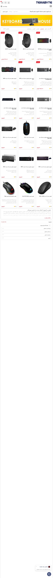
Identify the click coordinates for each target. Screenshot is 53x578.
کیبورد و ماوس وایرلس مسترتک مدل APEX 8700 (26, 79)
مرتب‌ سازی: (47, 29)
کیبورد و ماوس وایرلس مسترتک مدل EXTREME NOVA (45, 79)
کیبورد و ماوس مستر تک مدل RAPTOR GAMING (45, 50)
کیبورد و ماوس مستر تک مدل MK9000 (45, 167)
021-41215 (5, 6)
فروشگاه (10, 11)
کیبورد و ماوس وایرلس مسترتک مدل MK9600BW (27, 108)
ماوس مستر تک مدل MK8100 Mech (45, 196)
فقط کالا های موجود (44, 225)
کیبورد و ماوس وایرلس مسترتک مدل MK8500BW (10, 108)
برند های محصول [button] (47, 231)
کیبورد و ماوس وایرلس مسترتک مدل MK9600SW (45, 108)
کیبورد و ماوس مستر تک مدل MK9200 (27, 167)
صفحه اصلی (15, 11)
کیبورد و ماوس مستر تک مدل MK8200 (9, 137)
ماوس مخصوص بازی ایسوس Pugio (10, 196)
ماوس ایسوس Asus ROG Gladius (28, 196)
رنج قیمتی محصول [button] (47, 228)
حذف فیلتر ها (3, 222)
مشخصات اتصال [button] (47, 235)
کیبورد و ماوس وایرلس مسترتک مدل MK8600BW (45, 138)
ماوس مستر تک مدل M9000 (29, 137)
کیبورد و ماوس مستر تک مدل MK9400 (9, 78)
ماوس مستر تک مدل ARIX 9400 (10, 49)
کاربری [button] (49, 238)
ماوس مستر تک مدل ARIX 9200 (28, 49)
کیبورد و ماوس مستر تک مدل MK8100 (9, 167)
